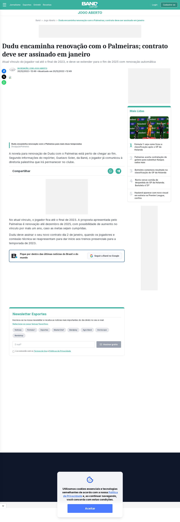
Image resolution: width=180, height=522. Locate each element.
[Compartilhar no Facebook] (4, 71)
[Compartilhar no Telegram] (118, 171)
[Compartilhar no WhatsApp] (4, 82)
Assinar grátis (110, 344)
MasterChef (59, 330)
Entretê (37, 5)
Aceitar (90, 508)
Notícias (18, 330)
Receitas (47, 5)
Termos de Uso (40, 351)
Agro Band (87, 330)
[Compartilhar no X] (4, 77)
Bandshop (19, 335)
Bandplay (73, 330)
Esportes (27, 5)
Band (38, 20)
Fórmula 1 (31, 330)
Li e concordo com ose (43, 351)
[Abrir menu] (4, 5)
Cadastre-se (169, 5)
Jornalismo (15, 5)
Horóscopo (102, 330)
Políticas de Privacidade (60, 351)
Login (155, 5)
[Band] (90, 5)
